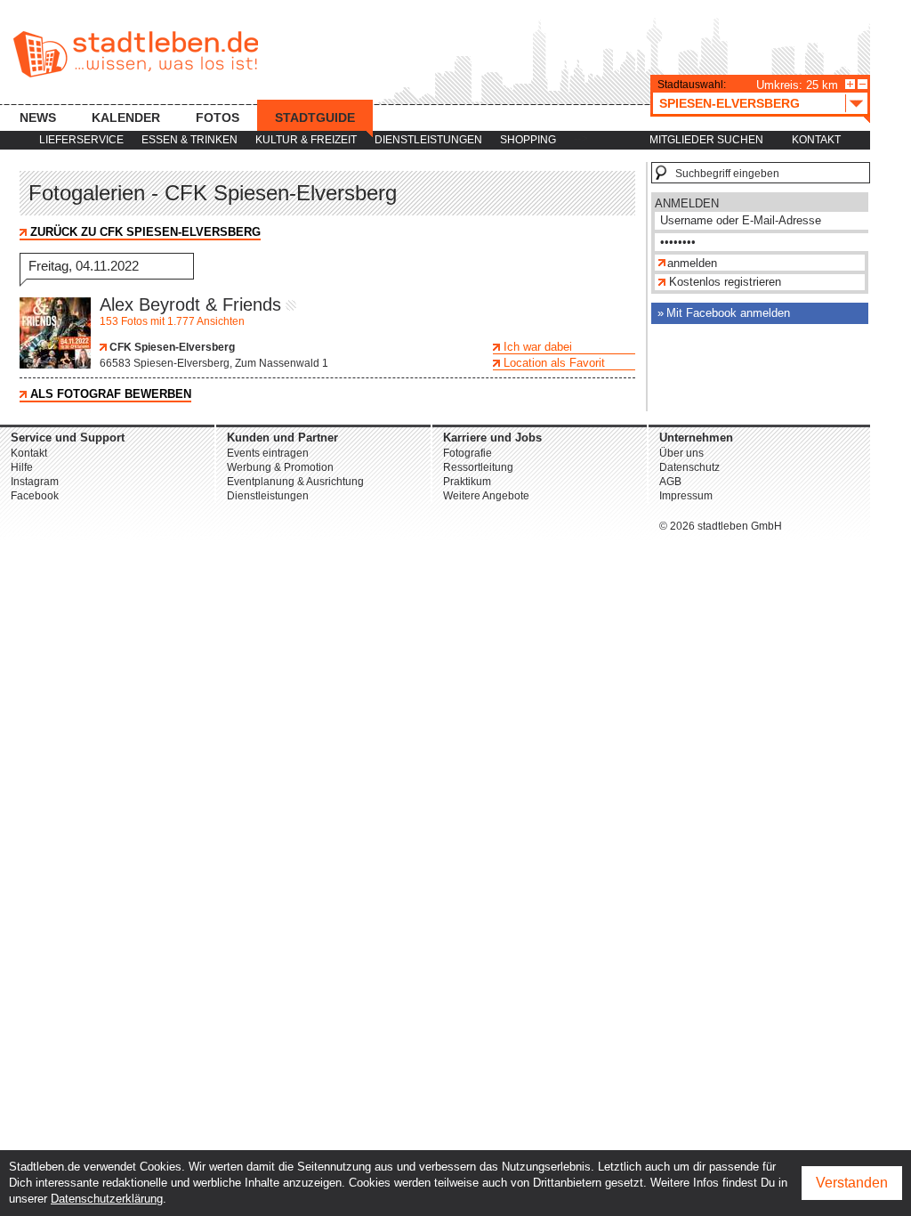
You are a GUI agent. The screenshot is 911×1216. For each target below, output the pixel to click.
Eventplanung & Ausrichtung (295, 481)
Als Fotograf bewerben (110, 394)
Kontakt (816, 140)
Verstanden (852, 1182)
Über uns (681, 453)
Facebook (35, 496)
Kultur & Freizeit (306, 140)
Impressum (686, 496)
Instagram (35, 481)
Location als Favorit (554, 362)
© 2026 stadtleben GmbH (720, 526)
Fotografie (467, 453)
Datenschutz (689, 467)
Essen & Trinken (189, 140)
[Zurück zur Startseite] (135, 54)
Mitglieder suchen (706, 140)
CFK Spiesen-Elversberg (171, 347)
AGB (670, 481)
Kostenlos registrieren (725, 281)
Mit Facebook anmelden (728, 313)
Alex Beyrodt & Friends (190, 304)
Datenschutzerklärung (107, 1198)
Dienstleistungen (428, 140)
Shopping (528, 140)
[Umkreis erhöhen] (850, 84)
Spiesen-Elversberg (729, 103)
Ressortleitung (478, 467)
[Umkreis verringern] (862, 84)
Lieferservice (81, 140)
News (38, 117)
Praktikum (467, 481)
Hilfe (22, 467)
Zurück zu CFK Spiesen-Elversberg (145, 232)
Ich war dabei (538, 346)
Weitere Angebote (486, 496)
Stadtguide (315, 117)
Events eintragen (268, 453)
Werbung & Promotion (280, 467)
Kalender (126, 117)
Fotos (217, 117)
